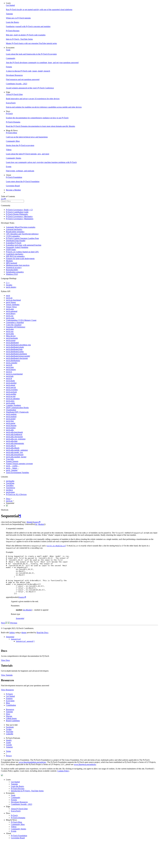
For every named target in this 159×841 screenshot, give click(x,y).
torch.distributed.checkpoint (17, 358)
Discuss (9, 716)
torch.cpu (9, 316)
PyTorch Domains (18, 818)
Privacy (9, 756)
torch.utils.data (11, 441)
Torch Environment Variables (17, 472)
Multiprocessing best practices (17, 265)
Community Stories (18, 829)
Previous (13, 623)
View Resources (7, 690)
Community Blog (18, 824)
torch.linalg (10, 381)
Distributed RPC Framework (17, 412)
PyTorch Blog (16, 822)
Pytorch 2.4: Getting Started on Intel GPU (22, 252)
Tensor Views (11, 307)
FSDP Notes (11, 249)
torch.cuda (10, 318)
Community (15, 797)
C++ (8, 283)
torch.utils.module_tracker (16, 457)
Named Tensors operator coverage (19, 463)
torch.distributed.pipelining (16, 354)
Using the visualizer (13, 325)
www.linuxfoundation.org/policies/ (32, 762)
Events (13, 831)
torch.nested (10, 419)
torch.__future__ (12, 468)
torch (8, 296)
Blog (8, 703)
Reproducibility (12, 270)
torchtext (9, 490)
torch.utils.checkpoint (14, 437)
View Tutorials (7, 675)
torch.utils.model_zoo (14, 452)
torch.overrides (12, 390)
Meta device (11, 336)
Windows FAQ (12, 274)
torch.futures (11, 369)
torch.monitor (11, 383)
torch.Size (10, 421)
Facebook (10, 727)
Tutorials (9, 712)
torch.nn (9, 298)
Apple (8, 742)
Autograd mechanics (14, 229)
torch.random (11, 414)
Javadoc (9, 285)
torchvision (10, 492)
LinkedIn (9, 734)
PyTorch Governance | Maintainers (19, 219)
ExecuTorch (15, 811)
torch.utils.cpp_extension (15, 439)
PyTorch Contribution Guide (17, 212)
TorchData (10, 483)
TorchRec (10, 485)
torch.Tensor (11, 302)
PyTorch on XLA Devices (16, 494)
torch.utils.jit (11, 446)
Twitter (9, 729)
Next (3, 623)
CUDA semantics (13, 236)
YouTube (9, 732)
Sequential (10, 637)
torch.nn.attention (13, 399)
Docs (8, 499)
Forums (14, 800)
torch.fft (9, 365)
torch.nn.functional (13, 300)
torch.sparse (10, 423)
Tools (13, 795)
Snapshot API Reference (15, 327)
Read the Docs (42, 632)
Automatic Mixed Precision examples (20, 227)
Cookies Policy (63, 771)
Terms (8, 751)
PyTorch (9, 694)
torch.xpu (9, 331)
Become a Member (13, 190)
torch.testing (11, 428)
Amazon (9, 747)
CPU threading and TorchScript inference (22, 234)
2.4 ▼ (3, 199)
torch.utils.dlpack (12, 448)
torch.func (10, 367)
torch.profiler (11, 394)
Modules (9, 261)
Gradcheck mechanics (14, 254)
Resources (10, 709)
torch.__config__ (12, 466)
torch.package (11, 392)
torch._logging (11, 470)
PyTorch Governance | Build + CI (19, 210)
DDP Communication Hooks (17, 408)
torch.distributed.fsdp (14, 349)
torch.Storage (11, 425)
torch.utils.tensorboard (14, 455)
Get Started (10, 696)
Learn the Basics (17, 786)
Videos (13, 827)
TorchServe (10, 488)
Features (9, 698)
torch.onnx (10, 401)
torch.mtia (10, 334)
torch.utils (10, 430)
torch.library (11, 313)
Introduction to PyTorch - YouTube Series (27, 791)
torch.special (11, 387)
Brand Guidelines (13, 721)
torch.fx (9, 372)
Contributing (11, 705)
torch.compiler (11, 363)
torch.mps (10, 329)
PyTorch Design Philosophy (17, 214)
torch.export (10, 340)
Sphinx (12, 632)
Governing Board (18, 838)
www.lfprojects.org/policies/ (85, 764)
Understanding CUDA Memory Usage (21, 320)
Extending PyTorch (13, 243)
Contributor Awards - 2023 (21, 804)
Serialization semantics (15, 272)
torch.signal (10, 385)
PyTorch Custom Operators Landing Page (22, 238)
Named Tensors (12, 461)
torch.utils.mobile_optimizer (17, 450)
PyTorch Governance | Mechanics (19, 216)
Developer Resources (19, 802)
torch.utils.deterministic (15, 443)
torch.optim (10, 403)
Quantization (11, 410)
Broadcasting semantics (15, 232)
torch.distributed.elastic (15, 347)
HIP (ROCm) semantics (15, 256)
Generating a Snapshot (15, 322)
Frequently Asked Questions (17, 247)
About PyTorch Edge (19, 809)
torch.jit (9, 378)
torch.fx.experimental (14, 374)
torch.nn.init (10, 396)
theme (23, 632)
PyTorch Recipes (17, 788)
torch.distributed (12, 343)
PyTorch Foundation (19, 836)
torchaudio (10, 481)
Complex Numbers (13, 405)
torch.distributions (13, 360)
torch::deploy (11, 287)
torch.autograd (11, 311)
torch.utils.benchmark (14, 432)
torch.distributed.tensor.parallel (18, 356)
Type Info (10, 459)
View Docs (5, 660)
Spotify (9, 740)
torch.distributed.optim (15, 352)
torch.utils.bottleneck (14, 434)
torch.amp (10, 309)
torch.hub (9, 376)
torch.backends (12, 338)
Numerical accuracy (14, 267)
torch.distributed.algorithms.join (18, 345)
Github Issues (11, 718)
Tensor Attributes (12, 304)
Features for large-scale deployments (20, 258)
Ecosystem (10, 701)
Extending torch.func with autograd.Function (23, 245)
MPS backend (11, 263)
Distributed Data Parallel (15, 241)
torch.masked (11, 416)
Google (9, 745)
